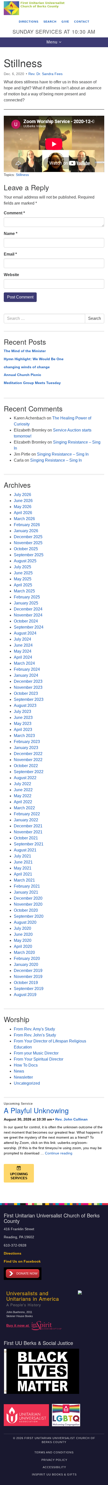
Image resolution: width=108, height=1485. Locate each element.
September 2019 (28, 988)
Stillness (22, 175)
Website (11, 275)
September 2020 (28, 916)
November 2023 (28, 687)
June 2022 (23, 790)
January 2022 (26, 820)
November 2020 (28, 904)
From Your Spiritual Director (38, 1059)
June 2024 (23, 645)
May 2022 (22, 796)
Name (10, 233)
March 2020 (24, 952)
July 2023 (22, 711)
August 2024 (25, 633)
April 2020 (23, 946)
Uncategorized (27, 1083)
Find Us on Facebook (22, 1261)
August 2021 (25, 850)
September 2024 (28, 627)
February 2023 (27, 741)
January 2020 (26, 964)
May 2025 (22, 579)
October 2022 (26, 766)
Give (65, 21)
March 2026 (24, 519)
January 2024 (26, 675)
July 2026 (22, 494)
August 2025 (25, 561)
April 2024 (23, 657)
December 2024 (28, 609)
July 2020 (22, 928)
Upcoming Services (19, 1176)
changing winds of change (27, 367)
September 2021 (28, 844)
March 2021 (24, 880)
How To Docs (26, 1065)
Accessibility (54, 1467)
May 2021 (22, 868)
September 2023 (28, 699)
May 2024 (22, 651)
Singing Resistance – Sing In (63, 454)
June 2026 (23, 501)
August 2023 (25, 705)
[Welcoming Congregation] (67, 1415)
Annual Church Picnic (22, 375)
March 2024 (24, 663)
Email (10, 254)
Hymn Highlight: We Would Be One (34, 359)
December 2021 (28, 826)
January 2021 (26, 892)
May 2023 (22, 723)
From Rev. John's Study (35, 1035)
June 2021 (23, 862)
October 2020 (26, 910)
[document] (54, 622)
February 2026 (27, 525)
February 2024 (27, 669)
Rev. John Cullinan (71, 1119)
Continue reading (58, 1153)
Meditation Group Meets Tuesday (32, 383)
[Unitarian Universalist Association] (27, 1415)
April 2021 (23, 874)
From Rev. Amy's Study (34, 1029)
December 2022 (28, 754)
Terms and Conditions (54, 1452)
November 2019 (28, 976)
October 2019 (26, 982)
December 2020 (28, 898)
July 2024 (22, 639)
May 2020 (22, 940)
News (19, 1071)
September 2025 (28, 555)
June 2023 (23, 717)
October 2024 (26, 621)
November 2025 (28, 543)
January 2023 (26, 748)
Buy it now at (18, 1325)
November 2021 (28, 832)
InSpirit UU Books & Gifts (54, 1474)
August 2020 (25, 922)
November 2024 (28, 615)
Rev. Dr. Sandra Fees (45, 74)
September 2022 (28, 772)
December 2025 (28, 537)
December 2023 (28, 681)
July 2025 (22, 567)
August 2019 (25, 995)
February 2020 (27, 958)
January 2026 (26, 531)
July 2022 (22, 784)
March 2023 (24, 735)
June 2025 (23, 573)
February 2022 (27, 814)
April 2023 (23, 729)
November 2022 (28, 760)
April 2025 (23, 585)
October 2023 (26, 693)
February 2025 (27, 597)
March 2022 (24, 808)
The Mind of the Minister (25, 351)
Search (50, 21)
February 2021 (27, 886)
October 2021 (26, 838)
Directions (28, 21)
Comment (14, 213)
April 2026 (23, 513)
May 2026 (22, 507)
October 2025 (26, 549)
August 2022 (25, 778)
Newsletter (23, 1077)
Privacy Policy (54, 1459)
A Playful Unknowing (36, 1110)
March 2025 (24, 591)
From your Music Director (36, 1053)
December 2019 (28, 970)
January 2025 (26, 603)
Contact (81, 21)
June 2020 (23, 934)
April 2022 (23, 802)
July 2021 (22, 856)
